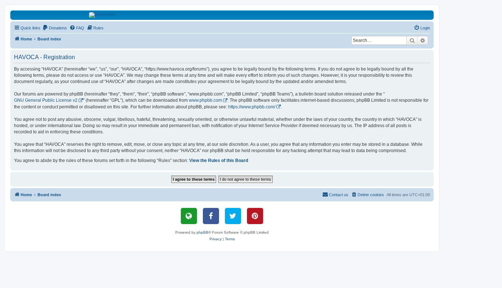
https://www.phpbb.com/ (251, 106)
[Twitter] (233, 216)
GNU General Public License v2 (46, 100)
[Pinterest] (255, 216)
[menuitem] (54, 28)
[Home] (222, 15)
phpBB (202, 232)
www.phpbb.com (205, 100)
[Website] (189, 216)
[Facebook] (211, 216)
